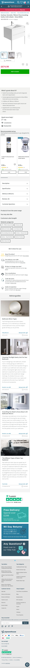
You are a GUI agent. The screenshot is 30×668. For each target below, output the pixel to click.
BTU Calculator (19, 599)
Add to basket (20, 71)
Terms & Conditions (17, 657)
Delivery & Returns (8, 194)
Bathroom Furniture (5, 12)
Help (5, 119)
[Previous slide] (1, 6)
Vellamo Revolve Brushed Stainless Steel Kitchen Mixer (7, 580)
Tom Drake (4, 484)
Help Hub (3, 591)
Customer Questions (8, 204)
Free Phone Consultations (22, 591)
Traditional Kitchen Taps (21, 567)
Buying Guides (7, 125)
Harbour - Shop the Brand (7, 237)
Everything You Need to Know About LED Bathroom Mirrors (15, 412)
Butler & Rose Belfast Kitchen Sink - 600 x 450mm (7, 585)
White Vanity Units (5, 241)
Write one (16, 19)
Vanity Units (13, 12)
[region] (15, 157)
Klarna (17, 609)
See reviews (26, 255)
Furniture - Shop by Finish (21, 233)
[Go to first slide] (28, 6)
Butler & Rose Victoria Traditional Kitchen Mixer (6, 571)
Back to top (15, 560)
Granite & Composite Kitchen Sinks (21, 577)
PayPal (17, 606)
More (26, 275)
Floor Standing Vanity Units (23, 12)
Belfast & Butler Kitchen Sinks (21, 573)
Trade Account (4, 599)
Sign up (25, 622)
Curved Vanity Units (17, 229)
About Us (3, 602)
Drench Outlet (4, 605)
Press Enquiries (19, 615)
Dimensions (10, 61)
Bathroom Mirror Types (9, 319)
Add (11, 172)
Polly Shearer (5, 332)
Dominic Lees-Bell (6, 387)
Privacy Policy (5, 660)
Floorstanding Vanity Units (7, 233)
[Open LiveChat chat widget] (27, 664)
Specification (6, 188)
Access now (13, 283)
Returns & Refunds (5, 597)
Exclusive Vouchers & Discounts (21, 603)
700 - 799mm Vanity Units (7, 225)
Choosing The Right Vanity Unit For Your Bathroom (14, 358)
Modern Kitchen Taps (21, 569)
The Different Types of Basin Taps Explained (12, 459)
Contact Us (3, 608)
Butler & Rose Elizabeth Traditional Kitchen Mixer (6, 567)
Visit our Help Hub (5, 643)
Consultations (7, 122)
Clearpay (18, 612)
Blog (17, 594)
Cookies (11, 660)
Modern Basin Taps (20, 580)
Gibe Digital (8, 663)
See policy (22, 262)
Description (5, 183)
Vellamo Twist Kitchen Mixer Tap (7, 575)
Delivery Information (5, 594)
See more (18, 290)
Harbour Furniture (19, 237)
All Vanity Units (18, 225)
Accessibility (17, 660)
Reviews (4, 199)
